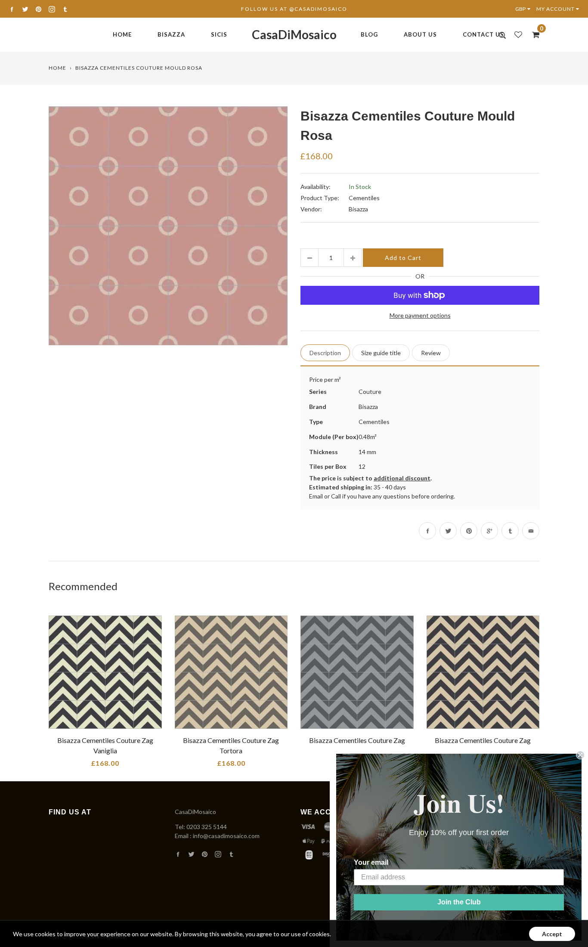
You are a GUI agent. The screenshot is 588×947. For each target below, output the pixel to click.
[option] (168, 225)
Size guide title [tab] (381, 352)
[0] (532, 34)
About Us (420, 34)
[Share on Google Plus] (489, 530)
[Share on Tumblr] (510, 530)
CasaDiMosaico (294, 34)
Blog (369, 34)
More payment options (420, 315)
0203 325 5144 (206, 826)
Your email (371, 862)
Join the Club (459, 902)
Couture (370, 391)
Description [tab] (325, 352)
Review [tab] (431, 352)
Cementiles (364, 197)
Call (336, 496)
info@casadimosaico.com (226, 835)
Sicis (219, 34)
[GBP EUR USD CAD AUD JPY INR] (524, 9)
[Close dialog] (580, 755)
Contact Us (483, 34)
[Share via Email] (530, 530)
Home (122, 34)
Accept (552, 934)
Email (316, 496)
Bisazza (171, 34)
